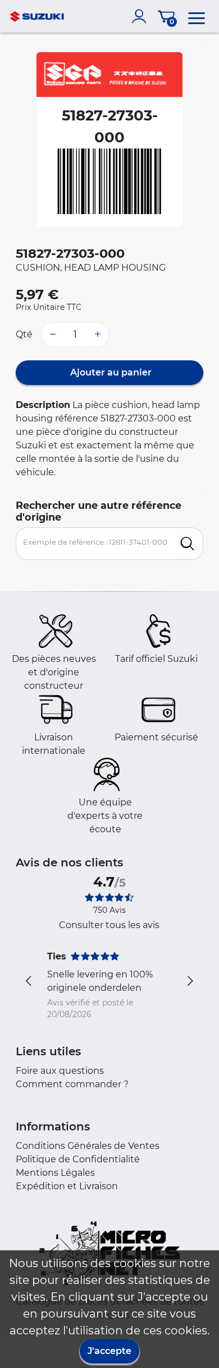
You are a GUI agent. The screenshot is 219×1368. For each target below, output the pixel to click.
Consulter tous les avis (109, 925)
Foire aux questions (60, 1070)
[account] (141, 16)
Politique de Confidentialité (78, 1159)
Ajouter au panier (110, 372)
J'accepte (109, 1351)
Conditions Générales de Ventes (87, 1145)
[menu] (196, 16)
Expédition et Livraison (67, 1186)
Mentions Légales (55, 1172)
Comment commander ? (72, 1084)
